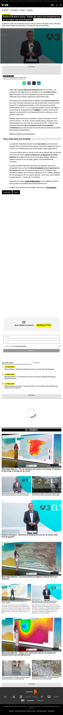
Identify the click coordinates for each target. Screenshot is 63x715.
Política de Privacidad (20, 346)
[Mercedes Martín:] (31, 451)
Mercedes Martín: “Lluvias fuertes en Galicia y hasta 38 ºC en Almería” (29, 578)
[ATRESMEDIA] (31, 692)
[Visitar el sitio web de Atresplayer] (31, 700)
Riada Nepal (55, 1)
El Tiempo (31, 430)
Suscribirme (31, 350)
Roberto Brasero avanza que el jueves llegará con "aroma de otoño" (14, 602)
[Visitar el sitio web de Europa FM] (56, 697)
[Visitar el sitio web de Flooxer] (40, 700)
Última (52, 5)
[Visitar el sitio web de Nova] (28, 697)
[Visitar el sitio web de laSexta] (14, 697)
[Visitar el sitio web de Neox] (21, 697)
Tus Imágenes (14, 10)
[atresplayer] (57, 5)
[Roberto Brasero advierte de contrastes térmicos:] (46, 592)
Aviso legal (11, 711)
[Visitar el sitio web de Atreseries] (42, 697)
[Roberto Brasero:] (31, 517)
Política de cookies (30, 711)
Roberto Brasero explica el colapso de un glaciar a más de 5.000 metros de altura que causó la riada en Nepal (46, 494)
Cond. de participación (41, 711)
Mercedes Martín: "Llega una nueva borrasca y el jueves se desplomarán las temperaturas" (28, 654)
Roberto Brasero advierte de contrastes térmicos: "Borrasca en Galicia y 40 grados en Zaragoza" (44, 602)
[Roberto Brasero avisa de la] (16, 484)
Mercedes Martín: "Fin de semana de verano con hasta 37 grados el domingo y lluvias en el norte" (30, 377)
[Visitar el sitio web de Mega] (35, 697)
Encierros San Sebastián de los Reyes (34, 1)
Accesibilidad (51, 711)
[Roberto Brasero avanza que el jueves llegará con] (16, 592)
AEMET (37, 110)
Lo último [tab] (36, 363)
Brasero (16, 192)
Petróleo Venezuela (47, 1)
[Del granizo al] (46, 668)
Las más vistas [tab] (7, 363)
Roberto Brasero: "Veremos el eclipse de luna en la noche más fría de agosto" (29, 369)
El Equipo (22, 10)
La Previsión (5, 10)
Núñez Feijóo (5, 1)
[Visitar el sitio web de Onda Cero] (49, 697)
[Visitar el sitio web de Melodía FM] (23, 700)
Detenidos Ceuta (12, 1)
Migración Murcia (21, 1)
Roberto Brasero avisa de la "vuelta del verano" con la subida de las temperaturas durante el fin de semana (31, 387)
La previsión (7, 192)
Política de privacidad (20, 711)
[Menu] (61, 5)
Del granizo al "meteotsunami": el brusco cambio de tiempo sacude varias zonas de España (45, 678)
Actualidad (29, 10)
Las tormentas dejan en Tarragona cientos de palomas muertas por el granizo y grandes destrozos (16, 678)
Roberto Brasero (8, 76)
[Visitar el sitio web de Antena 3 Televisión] (7, 697)
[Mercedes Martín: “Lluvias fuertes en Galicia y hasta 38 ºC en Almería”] (31, 559)
